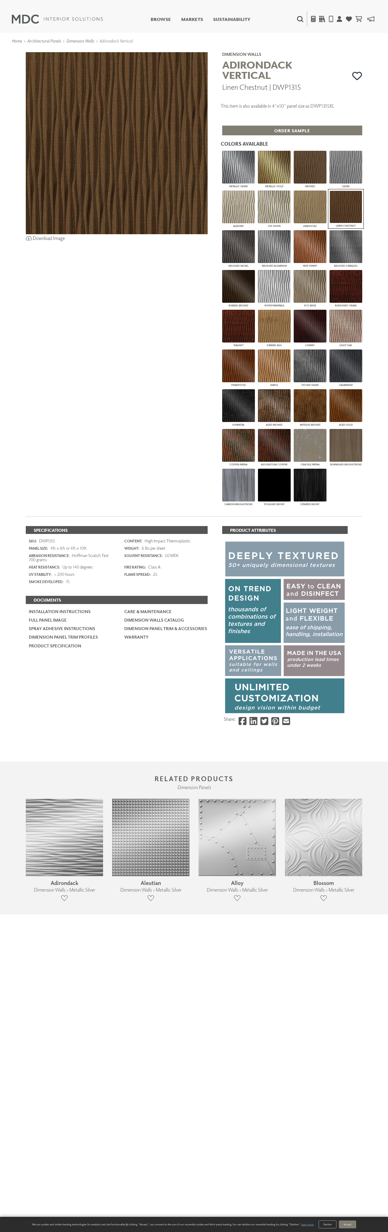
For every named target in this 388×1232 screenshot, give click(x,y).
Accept (347, 1224)
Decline (327, 1224)
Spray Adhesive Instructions (62, 628)
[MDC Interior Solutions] (57, 19)
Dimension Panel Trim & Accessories (165, 628)
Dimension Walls (80, 40)
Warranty (136, 637)
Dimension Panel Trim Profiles (63, 637)
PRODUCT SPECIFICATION (55, 645)
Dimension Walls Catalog (154, 620)
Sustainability (231, 19)
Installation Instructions (60, 611)
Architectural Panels (44, 40)
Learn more (307, 1224)
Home (17, 40)
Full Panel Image (48, 620)
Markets (192, 19)
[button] (357, 76)
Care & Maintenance (148, 611)
